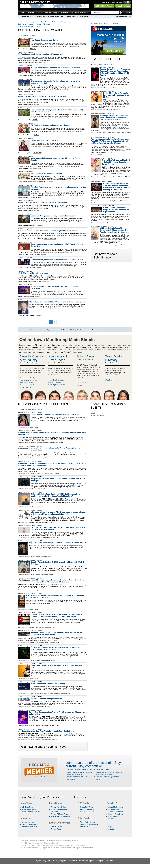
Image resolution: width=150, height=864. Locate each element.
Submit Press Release (59, 807)
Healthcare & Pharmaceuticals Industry (52, 442)
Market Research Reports (60, 816)
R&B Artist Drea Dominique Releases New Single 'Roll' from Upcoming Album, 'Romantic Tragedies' (55, 596)
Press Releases (81, 12)
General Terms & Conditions (63, 848)
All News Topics (28, 807)
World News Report (26, 387)
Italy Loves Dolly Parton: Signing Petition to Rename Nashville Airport (57, 542)
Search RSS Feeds (87, 809)
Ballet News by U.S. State (28, 380)
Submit (106, 64)
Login (110, 827)
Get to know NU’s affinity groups (34, 273)
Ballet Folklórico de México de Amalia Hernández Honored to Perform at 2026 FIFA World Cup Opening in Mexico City (116, 186)
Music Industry (106, 110)
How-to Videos (113, 809)
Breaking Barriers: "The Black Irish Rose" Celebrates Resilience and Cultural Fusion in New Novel (113, 117)
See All (112, 64)
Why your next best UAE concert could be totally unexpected (55, 67)
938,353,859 (67, 16)
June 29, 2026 (102, 226)
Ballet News (22, 24)
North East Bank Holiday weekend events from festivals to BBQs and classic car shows (57, 110)
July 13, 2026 (101, 158)
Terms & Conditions (115, 812)
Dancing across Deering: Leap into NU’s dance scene (42, 54)
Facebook (39, 843)
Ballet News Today (34, 2)
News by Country (34, 12)
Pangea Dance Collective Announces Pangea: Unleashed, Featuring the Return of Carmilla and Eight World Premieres (115, 72)
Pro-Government (40, 76)
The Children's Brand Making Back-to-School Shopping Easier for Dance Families (116, 162)
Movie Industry (49, 574)
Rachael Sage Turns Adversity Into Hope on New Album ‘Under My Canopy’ (116, 95)
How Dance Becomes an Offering (44, 40)
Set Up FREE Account (104, 6)
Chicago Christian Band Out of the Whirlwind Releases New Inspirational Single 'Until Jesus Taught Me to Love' (55, 495)
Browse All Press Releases (61, 814)
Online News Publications (28, 385)
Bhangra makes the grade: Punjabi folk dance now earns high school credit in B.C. (56, 82)
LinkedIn (46, 843)
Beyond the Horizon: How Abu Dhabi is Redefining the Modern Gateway (47, 230)
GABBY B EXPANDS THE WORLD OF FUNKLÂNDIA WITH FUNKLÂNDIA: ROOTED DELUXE (55, 648)
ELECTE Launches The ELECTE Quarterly (48, 683)
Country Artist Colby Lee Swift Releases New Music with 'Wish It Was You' (57, 563)
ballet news (31, 330)
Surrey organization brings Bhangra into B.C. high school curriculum (54, 287)
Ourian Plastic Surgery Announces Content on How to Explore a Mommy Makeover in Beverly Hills (52, 433)
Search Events (56, 827)
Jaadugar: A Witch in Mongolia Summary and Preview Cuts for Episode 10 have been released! (56, 633)
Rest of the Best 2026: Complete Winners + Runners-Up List (42, 96)
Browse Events (56, 829)
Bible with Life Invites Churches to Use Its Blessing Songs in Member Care (55, 449)
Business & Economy (35, 442)
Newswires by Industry (32, 22)
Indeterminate (38, 168)
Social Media (41, 489)
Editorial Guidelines (115, 814)
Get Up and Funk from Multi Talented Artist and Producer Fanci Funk (56, 666)
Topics (31, 24)
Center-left (46, 62)
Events (79, 385)
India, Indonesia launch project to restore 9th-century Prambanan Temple (57, 159)
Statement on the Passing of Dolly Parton (48, 698)
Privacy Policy (113, 816)
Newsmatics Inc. (26, 845)
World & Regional (115, 110)
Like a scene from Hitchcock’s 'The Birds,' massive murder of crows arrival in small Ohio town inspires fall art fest (58, 513)
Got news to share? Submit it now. (106, 255)
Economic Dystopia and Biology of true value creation (53, 215)
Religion (40, 507)
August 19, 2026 (102, 113)
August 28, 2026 (30, 461)
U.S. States (52, 22)
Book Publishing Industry (109, 132)
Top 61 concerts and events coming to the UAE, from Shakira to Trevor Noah (57, 245)
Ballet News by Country (27, 378)
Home (20, 22)
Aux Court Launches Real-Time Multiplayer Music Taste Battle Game (46, 731)
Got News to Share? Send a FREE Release (105, 23)
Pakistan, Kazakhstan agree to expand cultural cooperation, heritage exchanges (59, 188)
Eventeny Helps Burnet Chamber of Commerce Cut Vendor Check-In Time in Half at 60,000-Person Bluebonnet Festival (52, 464)
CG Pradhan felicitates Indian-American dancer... (51, 125)
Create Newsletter (29, 822)
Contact (128, 12)
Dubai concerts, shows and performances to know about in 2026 (57, 259)
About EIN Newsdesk (116, 807)
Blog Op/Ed (84, 827)
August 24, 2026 (102, 91)
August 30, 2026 (30, 412)
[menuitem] (33, 809)
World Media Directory (65, 22)
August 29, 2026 (30, 446)
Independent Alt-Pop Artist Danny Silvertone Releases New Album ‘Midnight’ (58, 479)
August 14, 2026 (102, 67)
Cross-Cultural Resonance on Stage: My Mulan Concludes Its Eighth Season (116, 209)
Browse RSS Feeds (87, 812)
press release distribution (65, 841)
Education (48, 458)
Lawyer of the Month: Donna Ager (45, 140)
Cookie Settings (88, 848)
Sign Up (111, 829)
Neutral (35, 120)
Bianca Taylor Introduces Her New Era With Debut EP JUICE (55, 414)
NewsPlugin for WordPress (57, 385)
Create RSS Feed (54, 382)
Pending (33, 49)
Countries (44, 22)
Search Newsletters (29, 824)
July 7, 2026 (101, 182)
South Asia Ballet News (25, 26)
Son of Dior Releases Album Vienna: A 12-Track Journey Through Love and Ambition (58, 713)
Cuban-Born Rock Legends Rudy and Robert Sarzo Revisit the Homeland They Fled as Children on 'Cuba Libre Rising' (56, 615)
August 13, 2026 (102, 206)
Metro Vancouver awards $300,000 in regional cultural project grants (57, 301)
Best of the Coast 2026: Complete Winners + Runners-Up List (43, 202)
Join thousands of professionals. (89, 762)
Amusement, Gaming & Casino (111, 201)
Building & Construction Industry (61, 693)
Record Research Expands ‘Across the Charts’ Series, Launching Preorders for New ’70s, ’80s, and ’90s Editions (57, 580)
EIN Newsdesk (39, 841)
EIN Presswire (81, 383)
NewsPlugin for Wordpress (89, 824)
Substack (55, 843)
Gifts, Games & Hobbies (124, 177)
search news (41, 330)
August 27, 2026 (30, 697)
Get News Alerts (67, 12)
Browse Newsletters (29, 827)
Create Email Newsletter (56, 380)
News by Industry (51, 12)
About (21, 12)
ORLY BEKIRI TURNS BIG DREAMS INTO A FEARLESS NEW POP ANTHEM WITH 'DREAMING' (58, 528)
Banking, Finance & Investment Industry (41, 693)
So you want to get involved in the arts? (47, 173)
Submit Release (123, 6)
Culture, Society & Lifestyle (110, 88)
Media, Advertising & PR (51, 537)
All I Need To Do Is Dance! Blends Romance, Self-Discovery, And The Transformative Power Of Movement (114, 230)
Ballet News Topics (26, 382)
